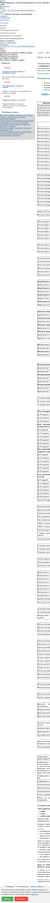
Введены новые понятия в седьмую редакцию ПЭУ (15, 129)
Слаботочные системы (8, 33)
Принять (7, 899)
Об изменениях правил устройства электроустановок (15, 125)
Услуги (3, 28)
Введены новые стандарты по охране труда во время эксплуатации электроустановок (16, 117)
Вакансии (3, 26)
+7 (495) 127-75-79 (8, 10)
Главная (3, 16)
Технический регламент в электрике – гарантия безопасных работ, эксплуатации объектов (16, 133)
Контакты (4, 44)
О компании (5, 18)
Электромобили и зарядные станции (12, 86)
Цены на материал (8, 43)
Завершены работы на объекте (14, 100)
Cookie (34, 892)
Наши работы (4, 20)
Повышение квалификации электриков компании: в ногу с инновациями (17, 122)
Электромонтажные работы (9, 30)
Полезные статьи (10, 112)
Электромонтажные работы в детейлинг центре (13, 72)
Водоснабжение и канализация (11, 36)
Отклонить (21, 899)
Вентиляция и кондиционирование (12, 38)
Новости (6, 63)
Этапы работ (4, 23)
